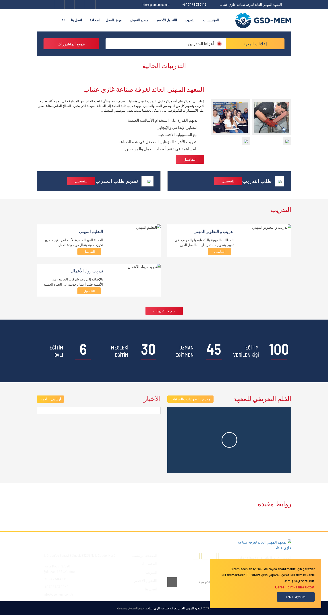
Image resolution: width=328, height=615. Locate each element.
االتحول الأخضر (166, 20)
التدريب (190, 20)
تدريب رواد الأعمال (87, 270)
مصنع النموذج (138, 20)
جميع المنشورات (71, 43)
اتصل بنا (76, 20)
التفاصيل (189, 159)
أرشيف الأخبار (50, 399)
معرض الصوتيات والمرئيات (190, 399)
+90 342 (194, 4)
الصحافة (95, 20)
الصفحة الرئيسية (144, 555)
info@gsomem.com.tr (156, 4)
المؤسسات (211, 20)
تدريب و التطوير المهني (213, 231)
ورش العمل (114, 20)
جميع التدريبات (164, 311)
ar (64, 20)
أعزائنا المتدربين (201, 43)
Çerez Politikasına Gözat (295, 586)
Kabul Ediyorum (295, 597)
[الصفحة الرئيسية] (226, 20)
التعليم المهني (91, 231)
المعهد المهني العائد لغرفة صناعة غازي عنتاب (251, 4)
